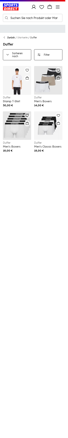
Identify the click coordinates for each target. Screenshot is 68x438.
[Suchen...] (6, 18)
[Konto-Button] (34, 7)
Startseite (22, 37)
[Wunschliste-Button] (42, 7)
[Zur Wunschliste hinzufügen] (27, 70)
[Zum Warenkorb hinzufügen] (27, 78)
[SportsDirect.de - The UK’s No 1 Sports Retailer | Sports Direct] (10, 7)
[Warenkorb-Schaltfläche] (50, 7)
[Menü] (58, 7)
